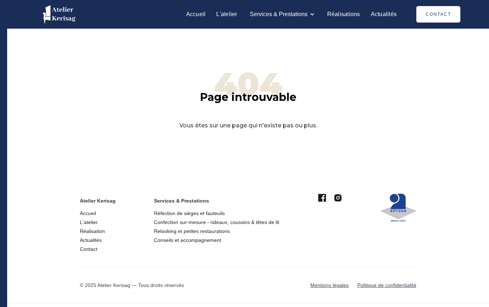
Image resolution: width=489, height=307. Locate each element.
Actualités (384, 14)
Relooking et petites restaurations (192, 231)
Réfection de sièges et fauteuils (189, 213)
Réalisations (343, 14)
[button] (282, 14)
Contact (438, 14)
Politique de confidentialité (386, 285)
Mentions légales (329, 285)
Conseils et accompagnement (187, 240)
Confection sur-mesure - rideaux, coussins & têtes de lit (216, 222)
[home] (59, 14)
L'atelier (226, 14)
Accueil (196, 14)
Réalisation (92, 231)
